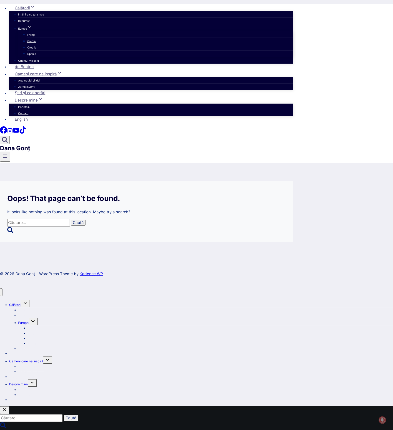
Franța (31, 34)
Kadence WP (91, 274)
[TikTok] (22, 132)
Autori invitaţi (26, 87)
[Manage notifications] (382, 420)
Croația (32, 47)
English (21, 119)
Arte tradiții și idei (29, 80)
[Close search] (4, 410)
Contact (23, 113)
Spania (31, 54)
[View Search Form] (5, 140)
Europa (23, 323)
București (24, 21)
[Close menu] (1, 292)
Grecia (31, 41)
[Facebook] (3, 132)
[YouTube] (16, 132)
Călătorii (15, 305)
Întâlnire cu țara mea (31, 14)
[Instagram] (10, 132)
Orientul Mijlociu (28, 60)
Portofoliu (24, 107)
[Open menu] (5, 157)
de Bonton (24, 66)
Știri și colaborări (30, 93)
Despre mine (18, 384)
